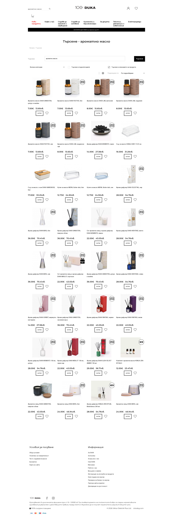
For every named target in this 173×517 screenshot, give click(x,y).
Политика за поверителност (39, 456)
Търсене (39, 48)
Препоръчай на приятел (96, 483)
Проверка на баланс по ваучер (98, 480)
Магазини (91, 465)
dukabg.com (138, 508)
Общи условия (34, 453)
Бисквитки (33, 462)
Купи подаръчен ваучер (96, 477)
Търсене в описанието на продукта (124, 67)
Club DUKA (91, 462)
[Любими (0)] (136, 8)
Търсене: (31, 59)
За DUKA (91, 453)
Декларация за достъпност (97, 486)
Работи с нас (92, 468)
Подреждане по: (113, 73)
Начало (32, 48)
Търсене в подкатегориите (80, 67)
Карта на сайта (34, 465)
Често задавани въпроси (38, 459)
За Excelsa (91, 456)
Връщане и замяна (94, 471)
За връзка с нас (93, 459)
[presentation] (30, 88)
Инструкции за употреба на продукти (101, 474)
